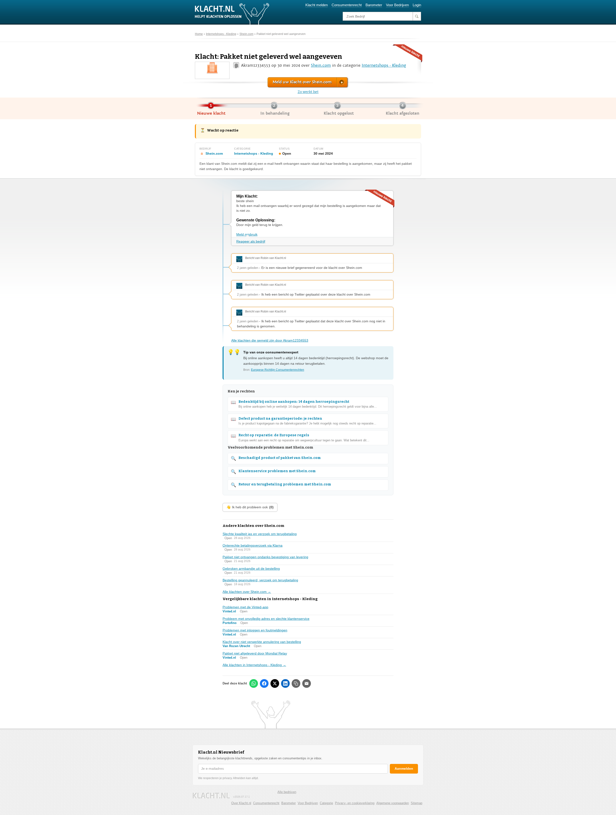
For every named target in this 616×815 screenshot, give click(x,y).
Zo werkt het (308, 92)
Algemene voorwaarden (392, 803)
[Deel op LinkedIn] (285, 683)
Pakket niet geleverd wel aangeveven (281, 34)
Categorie (326, 803)
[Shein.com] (212, 67)
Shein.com (246, 34)
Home (199, 34)
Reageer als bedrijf (250, 241)
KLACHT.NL (211, 796)
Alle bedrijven (286, 792)
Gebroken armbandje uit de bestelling (251, 568)
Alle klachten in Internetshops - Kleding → (254, 665)
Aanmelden (404, 768)
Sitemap (416, 803)
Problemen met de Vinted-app (245, 607)
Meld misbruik (246, 234)
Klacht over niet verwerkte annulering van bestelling (262, 642)
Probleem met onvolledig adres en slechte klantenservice (266, 619)
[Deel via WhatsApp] (253, 683)
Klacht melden (316, 5)
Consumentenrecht (347, 5)
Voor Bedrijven (397, 5)
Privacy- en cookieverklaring (354, 803)
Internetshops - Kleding (221, 34)
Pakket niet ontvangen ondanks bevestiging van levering (265, 557)
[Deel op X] (274, 683)
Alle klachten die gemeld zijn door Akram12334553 (269, 340)
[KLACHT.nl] (232, 13)
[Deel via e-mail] (306, 683)
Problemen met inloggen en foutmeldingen (255, 630)
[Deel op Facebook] (264, 683)
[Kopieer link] (296, 683)
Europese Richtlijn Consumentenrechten (277, 369)
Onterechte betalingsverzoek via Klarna (252, 545)
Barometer (374, 5)
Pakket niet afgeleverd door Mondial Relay (255, 653)
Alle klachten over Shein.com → (247, 592)
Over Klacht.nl (241, 803)
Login (417, 5)
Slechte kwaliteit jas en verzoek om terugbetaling (260, 534)
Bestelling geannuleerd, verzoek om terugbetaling (260, 580)
